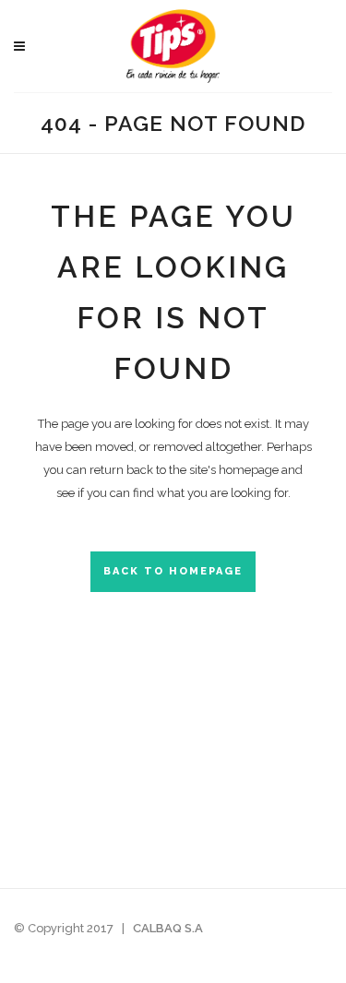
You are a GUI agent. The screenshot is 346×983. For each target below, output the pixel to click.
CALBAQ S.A (168, 928)
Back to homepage (173, 571)
